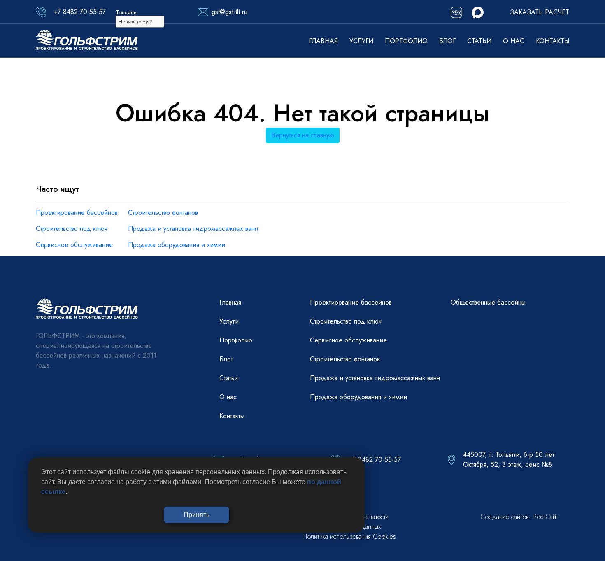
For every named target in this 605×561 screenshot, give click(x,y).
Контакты (552, 41)
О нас (513, 41)
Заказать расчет (539, 12)
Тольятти (126, 12)
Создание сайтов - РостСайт (519, 516)
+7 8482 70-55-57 (80, 11)
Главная (323, 41)
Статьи (479, 41)
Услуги (361, 41)
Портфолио (406, 41)
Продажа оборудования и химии (176, 244)
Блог (447, 41)
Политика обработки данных (341, 526)
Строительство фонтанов (163, 212)
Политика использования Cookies (349, 536)
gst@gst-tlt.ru (229, 11)
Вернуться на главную (302, 135)
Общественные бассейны (488, 302)
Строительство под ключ (71, 228)
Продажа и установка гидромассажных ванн (193, 228)
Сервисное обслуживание (74, 244)
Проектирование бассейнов (77, 212)
